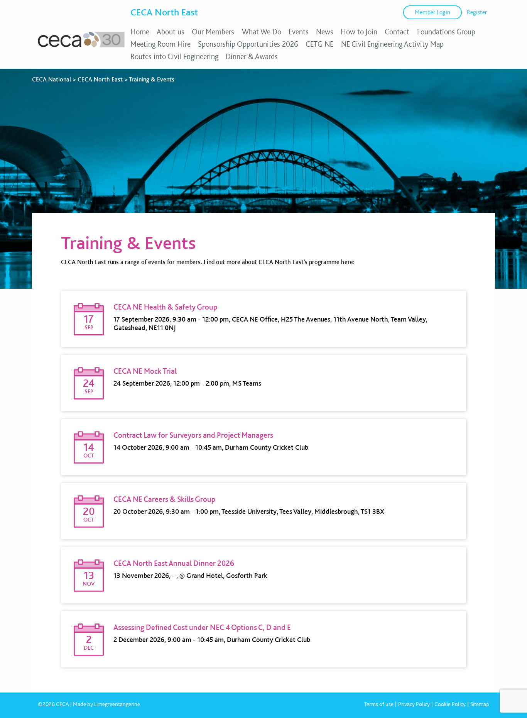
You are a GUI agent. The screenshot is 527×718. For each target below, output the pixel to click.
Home (139, 31)
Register (477, 12)
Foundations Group (446, 31)
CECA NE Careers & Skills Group (164, 499)
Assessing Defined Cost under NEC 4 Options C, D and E (202, 627)
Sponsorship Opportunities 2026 (248, 44)
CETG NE (319, 44)
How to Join (359, 31)
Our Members (213, 31)
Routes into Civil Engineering (174, 56)
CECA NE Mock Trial (145, 371)
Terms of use (379, 704)
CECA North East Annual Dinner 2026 (173, 563)
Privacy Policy (414, 704)
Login (432, 12)
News (324, 31)
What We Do (261, 31)
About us (170, 31)
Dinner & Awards (252, 56)
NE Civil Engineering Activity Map (392, 44)
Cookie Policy (450, 704)
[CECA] (81, 47)
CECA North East (164, 12)
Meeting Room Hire (160, 44)
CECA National (51, 79)
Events (299, 31)
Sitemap (479, 704)
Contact (397, 31)
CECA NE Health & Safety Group (165, 307)
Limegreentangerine (117, 704)
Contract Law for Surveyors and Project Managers (193, 435)
